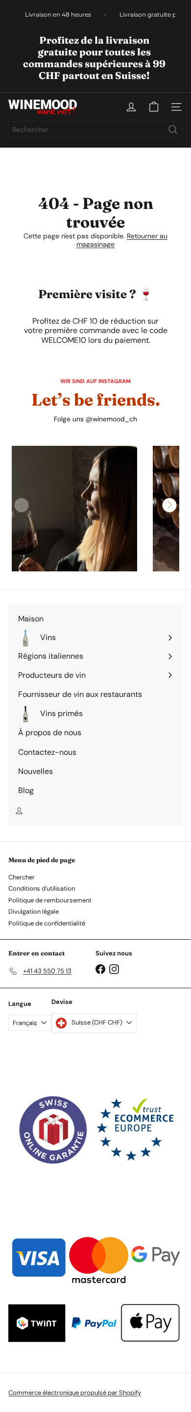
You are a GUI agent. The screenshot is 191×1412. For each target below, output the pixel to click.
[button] (169, 505)
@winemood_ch (111, 419)
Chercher (21, 877)
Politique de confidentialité (46, 923)
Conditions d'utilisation (41, 888)
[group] (74, 508)
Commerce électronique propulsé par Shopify (74, 1392)
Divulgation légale (33, 911)
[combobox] (95, 129)
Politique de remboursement (50, 900)
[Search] (173, 129)
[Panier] (154, 107)
